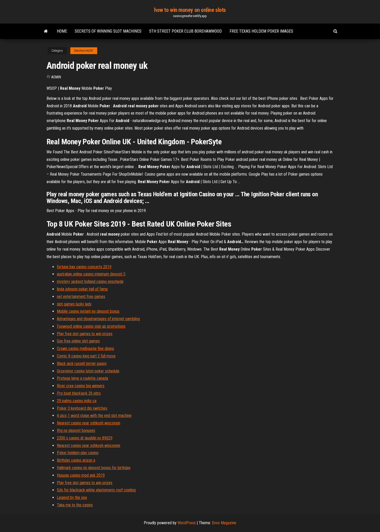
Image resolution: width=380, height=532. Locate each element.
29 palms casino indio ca (76, 400)
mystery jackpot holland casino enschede (90, 281)
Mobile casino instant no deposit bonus (88, 311)
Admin (56, 77)
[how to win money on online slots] (46, 31)
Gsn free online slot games (78, 341)
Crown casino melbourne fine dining (85, 348)
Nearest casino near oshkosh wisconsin (88, 423)
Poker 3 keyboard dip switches (82, 408)
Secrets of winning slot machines (108, 31)
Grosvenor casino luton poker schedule (88, 371)
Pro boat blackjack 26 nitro (79, 393)
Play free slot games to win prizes (84, 333)
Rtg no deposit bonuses (76, 430)
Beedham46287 (83, 51)
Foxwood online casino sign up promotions (91, 326)
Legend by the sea (72, 497)
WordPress (187, 522)
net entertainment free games (81, 296)
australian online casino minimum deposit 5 (91, 274)
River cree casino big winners (80, 385)
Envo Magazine (224, 522)
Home (62, 31)
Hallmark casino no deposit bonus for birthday (94, 467)
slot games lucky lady (74, 304)
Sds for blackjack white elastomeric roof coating (96, 490)
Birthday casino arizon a (76, 460)
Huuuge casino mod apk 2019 (81, 475)
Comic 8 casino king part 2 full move (86, 356)
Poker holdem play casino (77, 452)
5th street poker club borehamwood (185, 31)
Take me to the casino (75, 505)
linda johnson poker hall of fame (82, 289)
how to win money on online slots (190, 10)
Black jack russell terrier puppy (82, 363)
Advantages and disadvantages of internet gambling (98, 318)
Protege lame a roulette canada (82, 378)
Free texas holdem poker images (261, 31)
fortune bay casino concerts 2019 (84, 266)
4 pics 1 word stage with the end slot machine (94, 415)
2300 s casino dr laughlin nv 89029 (84, 438)
